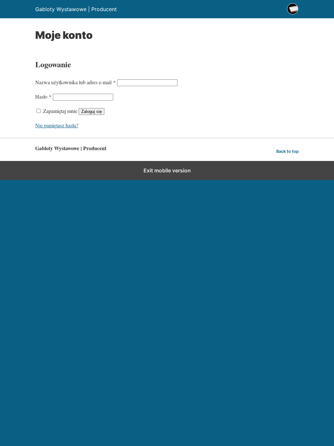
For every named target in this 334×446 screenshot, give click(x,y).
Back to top (287, 151)
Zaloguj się (91, 111)
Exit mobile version (167, 170)
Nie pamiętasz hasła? (56, 125)
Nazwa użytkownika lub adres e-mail (75, 82)
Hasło (43, 96)
